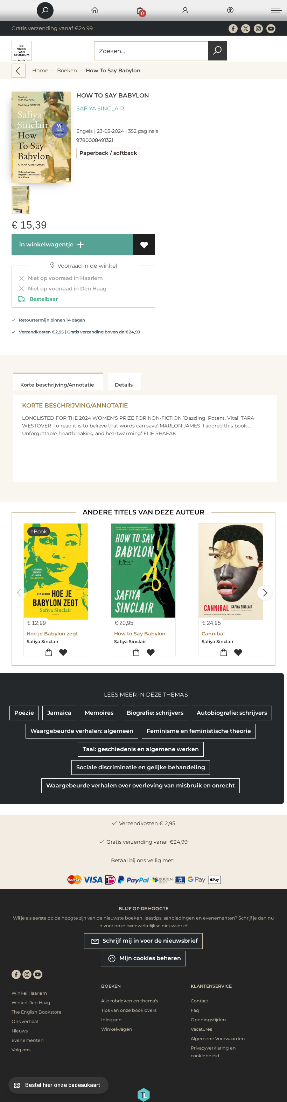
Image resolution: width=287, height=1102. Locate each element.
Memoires (99, 713)
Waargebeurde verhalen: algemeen (81, 731)
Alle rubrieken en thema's (129, 1000)
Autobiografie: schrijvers (232, 713)
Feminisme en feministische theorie (199, 731)
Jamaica (59, 713)
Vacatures (201, 1029)
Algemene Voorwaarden (218, 1038)
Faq (195, 1010)
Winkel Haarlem (29, 993)
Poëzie (24, 713)
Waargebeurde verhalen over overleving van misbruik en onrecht (140, 785)
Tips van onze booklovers (128, 1010)
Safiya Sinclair (100, 108)
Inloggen (111, 1019)
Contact (199, 1000)
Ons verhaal (25, 1021)
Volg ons (21, 1049)
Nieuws (20, 1030)
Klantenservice (211, 986)
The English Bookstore (37, 1012)
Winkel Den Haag (31, 1002)
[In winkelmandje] (48, 652)
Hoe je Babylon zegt (52, 634)
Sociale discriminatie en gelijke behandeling (140, 767)
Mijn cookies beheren (149, 958)
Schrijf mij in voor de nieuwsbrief (149, 940)
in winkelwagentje (45, 244)
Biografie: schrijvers (155, 713)
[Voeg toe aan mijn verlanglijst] (144, 244)
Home (40, 70)
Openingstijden (208, 1019)
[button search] (217, 50)
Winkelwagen (116, 1029)
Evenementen (28, 1040)
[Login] (185, 10)
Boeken (67, 70)
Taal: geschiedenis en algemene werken (141, 749)
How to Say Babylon (140, 634)
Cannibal (213, 634)
